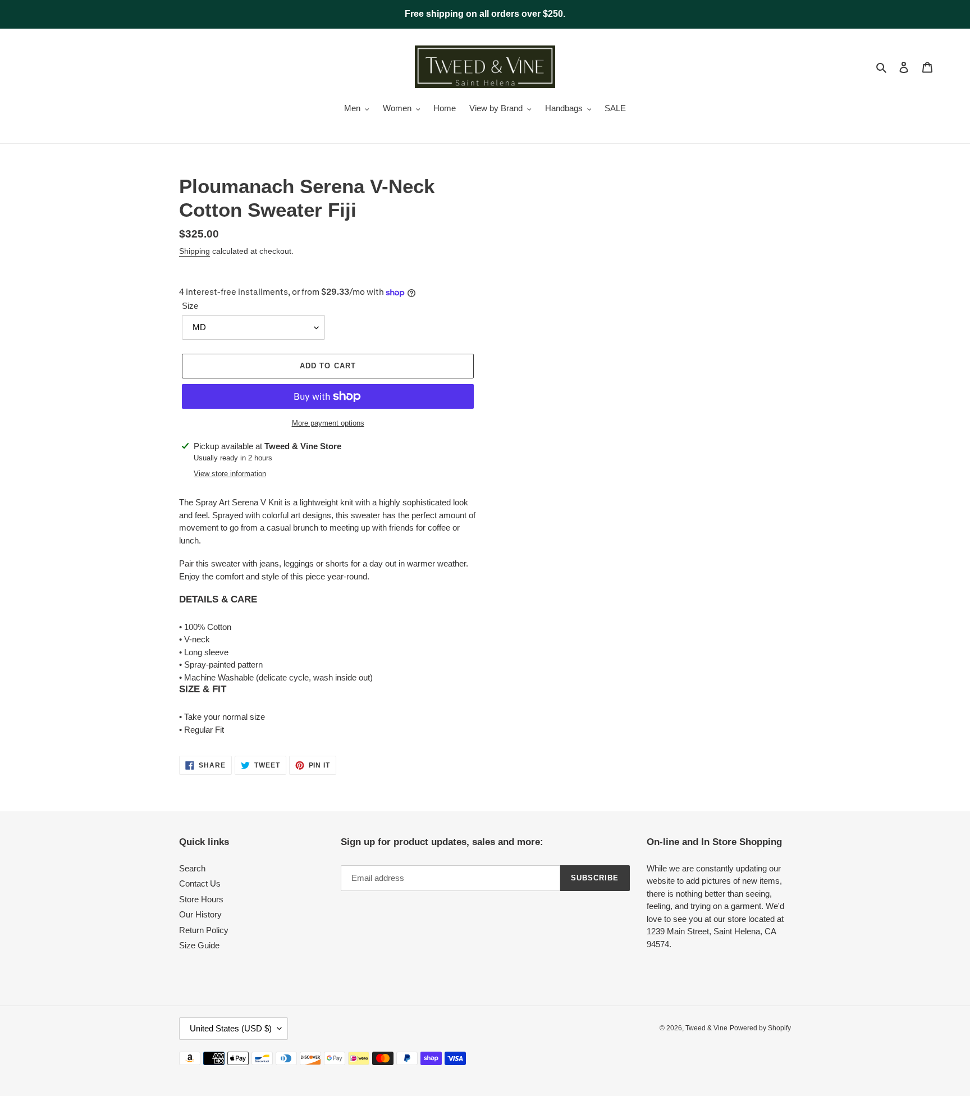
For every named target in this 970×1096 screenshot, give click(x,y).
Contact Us (200, 883)
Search (192, 868)
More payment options (328, 423)
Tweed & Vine (706, 1028)
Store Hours (201, 899)
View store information (230, 473)
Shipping (194, 250)
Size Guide (199, 945)
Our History (200, 914)
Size (190, 305)
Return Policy (203, 930)
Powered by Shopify (760, 1028)
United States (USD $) (231, 1028)
